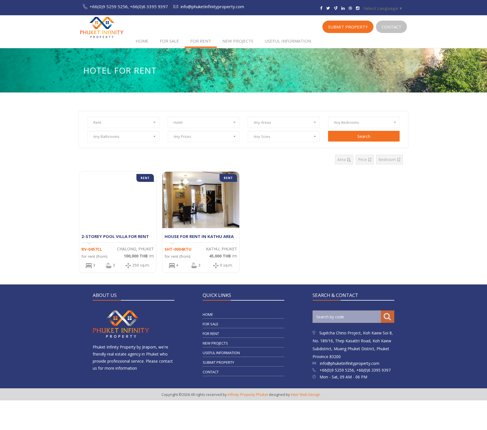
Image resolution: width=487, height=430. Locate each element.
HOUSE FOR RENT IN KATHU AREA (199, 236)
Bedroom (387, 159)
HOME (142, 41)
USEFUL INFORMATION (288, 41)
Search (363, 136)
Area (342, 159)
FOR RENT (200, 41)
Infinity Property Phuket (248, 394)
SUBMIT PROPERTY (348, 27)
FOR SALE (169, 41)
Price (363, 159)
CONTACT (391, 27)
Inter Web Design (305, 394)
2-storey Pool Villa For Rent (115, 236)
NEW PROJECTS (237, 41)
